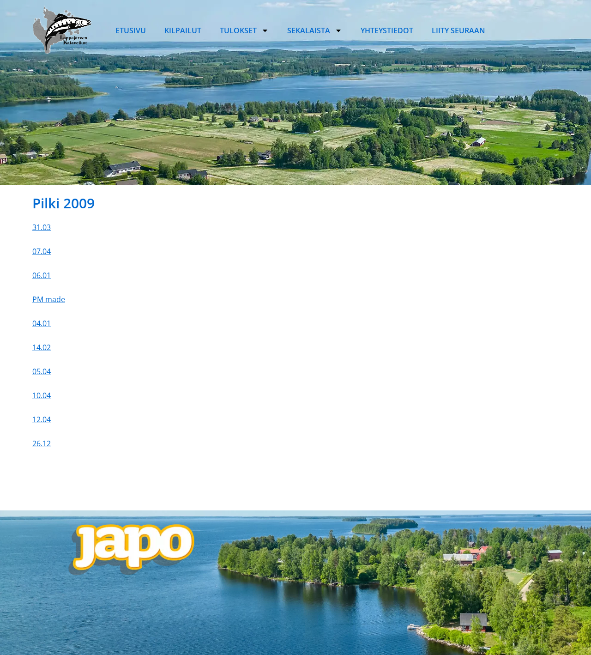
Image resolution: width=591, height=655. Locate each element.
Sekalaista (308, 30)
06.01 (41, 275)
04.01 (41, 323)
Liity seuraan (458, 30)
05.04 (41, 371)
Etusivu (130, 30)
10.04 (41, 395)
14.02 (41, 347)
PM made (48, 299)
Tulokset (238, 30)
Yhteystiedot (387, 30)
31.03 (41, 227)
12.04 (41, 419)
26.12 (41, 443)
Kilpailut (182, 30)
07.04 (41, 251)
